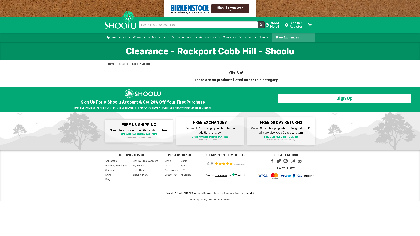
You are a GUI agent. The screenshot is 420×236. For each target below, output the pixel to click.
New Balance (171, 170)
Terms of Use (224, 200)
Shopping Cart (140, 174)
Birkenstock (171, 174)
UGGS (168, 165)
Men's (155, 37)
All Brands (186, 174)
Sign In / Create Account (145, 161)
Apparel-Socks (116, 37)
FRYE (183, 170)
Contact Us (111, 161)
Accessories (207, 37)
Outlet (247, 37)
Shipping (110, 170)
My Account (139, 165)
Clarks (168, 161)
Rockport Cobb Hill (141, 64)
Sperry (184, 165)
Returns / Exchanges (116, 165)
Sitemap (194, 200)
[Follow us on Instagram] (292, 161)
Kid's (170, 37)
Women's (138, 37)
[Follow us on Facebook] (272, 161)
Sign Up (344, 98)
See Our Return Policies (281, 136)
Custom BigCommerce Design (227, 193)
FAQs (108, 174)
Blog (107, 179)
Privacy (212, 200)
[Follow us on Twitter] (279, 161)
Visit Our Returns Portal (210, 136)
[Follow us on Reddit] (299, 161)
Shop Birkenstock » (230, 9)
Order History (140, 170)
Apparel (186, 37)
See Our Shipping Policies (138, 134)
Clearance (229, 37)
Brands (263, 37)
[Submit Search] (261, 24)
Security (203, 200)
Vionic (184, 161)
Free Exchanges (287, 37)
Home (111, 64)
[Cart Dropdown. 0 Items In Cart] (310, 25)
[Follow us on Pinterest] (286, 161)
